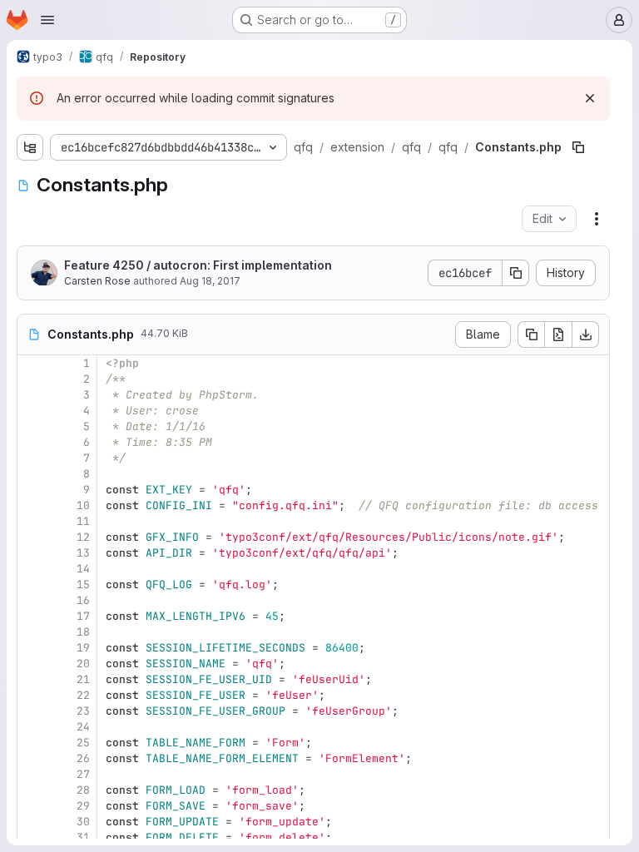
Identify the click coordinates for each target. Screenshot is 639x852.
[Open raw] (558, 334)
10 (83, 505)
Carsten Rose (97, 281)
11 (83, 521)
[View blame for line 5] (31, 426)
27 (83, 774)
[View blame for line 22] (31, 695)
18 (83, 632)
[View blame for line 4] (31, 411)
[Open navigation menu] (47, 20)
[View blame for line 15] (31, 584)
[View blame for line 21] (31, 679)
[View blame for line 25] (31, 742)
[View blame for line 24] (31, 727)
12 (83, 537)
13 (83, 553)
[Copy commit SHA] (516, 273)
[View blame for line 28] (31, 790)
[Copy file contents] (531, 334)
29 (83, 806)
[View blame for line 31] (31, 837)
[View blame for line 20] (31, 663)
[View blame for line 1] (31, 363)
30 (83, 822)
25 (83, 743)
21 (83, 679)
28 (83, 790)
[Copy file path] (578, 147)
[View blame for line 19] (31, 648)
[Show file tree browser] (30, 147)
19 (83, 648)
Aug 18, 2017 (210, 281)
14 (83, 569)
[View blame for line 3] (31, 395)
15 (83, 584)
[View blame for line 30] (31, 822)
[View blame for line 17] (31, 616)
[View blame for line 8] (31, 474)
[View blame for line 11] (31, 521)
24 (83, 727)
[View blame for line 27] (31, 774)
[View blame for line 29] (31, 806)
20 (83, 663)
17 (83, 616)
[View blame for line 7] (31, 458)
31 (83, 837)
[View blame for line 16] (31, 600)
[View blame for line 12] (31, 537)
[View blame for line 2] (31, 379)
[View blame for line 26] (31, 758)
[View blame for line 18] (31, 632)
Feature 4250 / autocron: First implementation (198, 265)
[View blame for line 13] (31, 553)
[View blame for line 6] (31, 442)
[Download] (585, 334)
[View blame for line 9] (31, 490)
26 (83, 758)
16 (83, 600)
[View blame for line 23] (31, 711)
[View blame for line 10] (31, 505)
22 (83, 695)
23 (83, 711)
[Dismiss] (590, 98)
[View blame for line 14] (31, 569)
